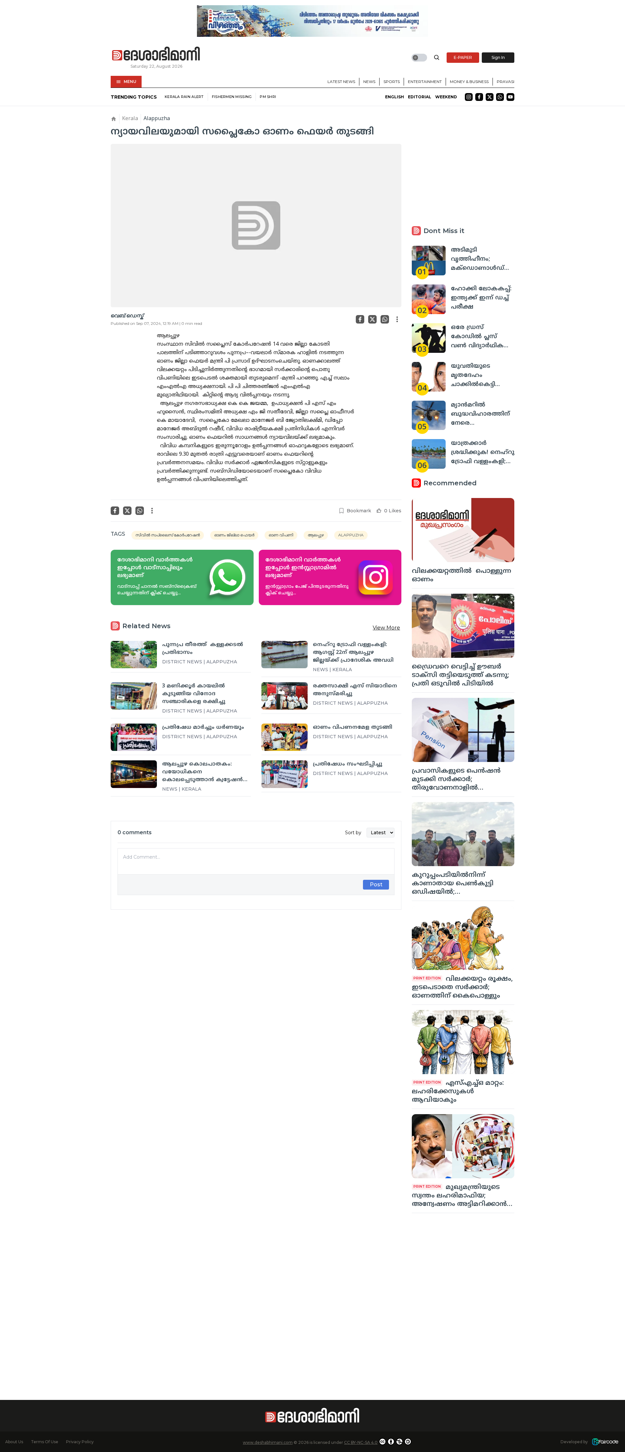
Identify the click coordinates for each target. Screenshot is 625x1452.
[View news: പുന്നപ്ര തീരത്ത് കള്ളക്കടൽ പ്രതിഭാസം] (134, 654)
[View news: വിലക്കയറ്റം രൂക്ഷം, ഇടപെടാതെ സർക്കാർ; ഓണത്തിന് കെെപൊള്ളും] (463, 938)
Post (376, 884)
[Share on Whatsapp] (385, 319)
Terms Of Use (44, 1441)
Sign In (498, 57)
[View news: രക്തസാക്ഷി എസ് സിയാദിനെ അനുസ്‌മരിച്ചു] (284, 696)
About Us (14, 1441)
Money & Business (469, 81)
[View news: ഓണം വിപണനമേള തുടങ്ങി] (284, 737)
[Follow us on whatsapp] (500, 97)
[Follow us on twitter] (489, 97)
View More (386, 628)
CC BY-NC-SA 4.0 (361, 1442)
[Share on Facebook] (360, 319)
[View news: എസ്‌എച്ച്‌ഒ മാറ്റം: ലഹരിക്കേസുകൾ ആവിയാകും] (463, 1042)
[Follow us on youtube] (510, 97)
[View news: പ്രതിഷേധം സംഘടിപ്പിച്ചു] (284, 774)
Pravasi (505, 81)
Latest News (341, 81)
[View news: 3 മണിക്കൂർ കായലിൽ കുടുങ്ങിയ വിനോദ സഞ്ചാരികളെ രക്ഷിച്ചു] (134, 696)
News (369, 81)
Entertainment (425, 81)
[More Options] (397, 319)
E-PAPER (463, 57)
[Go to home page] (156, 54)
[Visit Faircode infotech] (605, 1441)
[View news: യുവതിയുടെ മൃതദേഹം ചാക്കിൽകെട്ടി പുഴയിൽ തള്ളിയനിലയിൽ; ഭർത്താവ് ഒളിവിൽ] (429, 377)
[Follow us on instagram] (468, 97)
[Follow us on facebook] (479, 97)
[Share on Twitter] (372, 319)
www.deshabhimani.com (268, 1442)
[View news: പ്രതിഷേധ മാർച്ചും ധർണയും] (134, 737)
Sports (391, 81)
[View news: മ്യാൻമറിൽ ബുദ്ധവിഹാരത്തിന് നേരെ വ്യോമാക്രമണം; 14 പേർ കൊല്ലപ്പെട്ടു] (429, 415)
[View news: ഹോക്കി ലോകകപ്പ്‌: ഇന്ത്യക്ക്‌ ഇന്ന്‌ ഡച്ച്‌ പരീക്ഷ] (429, 299)
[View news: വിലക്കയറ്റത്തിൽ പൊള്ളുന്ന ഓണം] (463, 530)
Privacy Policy (80, 1441)
